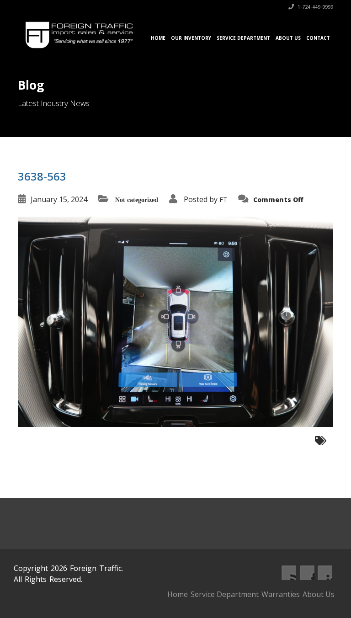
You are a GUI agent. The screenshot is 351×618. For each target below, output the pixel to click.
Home (158, 38)
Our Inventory (191, 38)
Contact (318, 38)
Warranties (280, 594)
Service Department (243, 38)
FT (223, 199)
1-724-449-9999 (314, 7)
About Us (288, 38)
